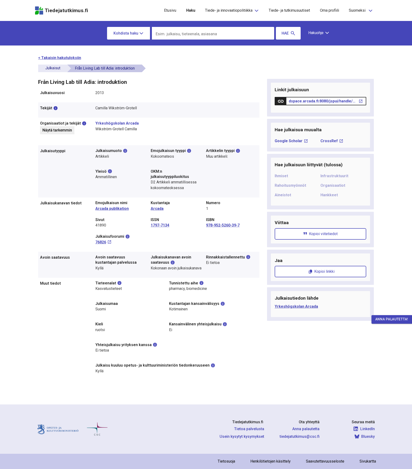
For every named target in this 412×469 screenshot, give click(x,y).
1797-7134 (160, 225)
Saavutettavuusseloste (325, 461)
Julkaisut (52, 68)
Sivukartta (368, 461)
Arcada (157, 208)
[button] (317, 33)
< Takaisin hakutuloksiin (59, 57)
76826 (100, 242)
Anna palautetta (305, 429)
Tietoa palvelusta (249, 429)
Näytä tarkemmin (57, 130)
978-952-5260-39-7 (223, 225)
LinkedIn (367, 429)
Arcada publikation (112, 208)
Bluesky (368, 436)
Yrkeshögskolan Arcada (117, 123)
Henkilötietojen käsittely (270, 461)
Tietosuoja (226, 461)
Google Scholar (289, 141)
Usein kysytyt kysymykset (242, 436)
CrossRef (329, 141)
